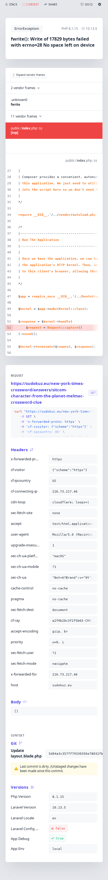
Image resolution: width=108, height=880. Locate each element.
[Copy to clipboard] (92, 411)
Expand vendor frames (30, 75)
